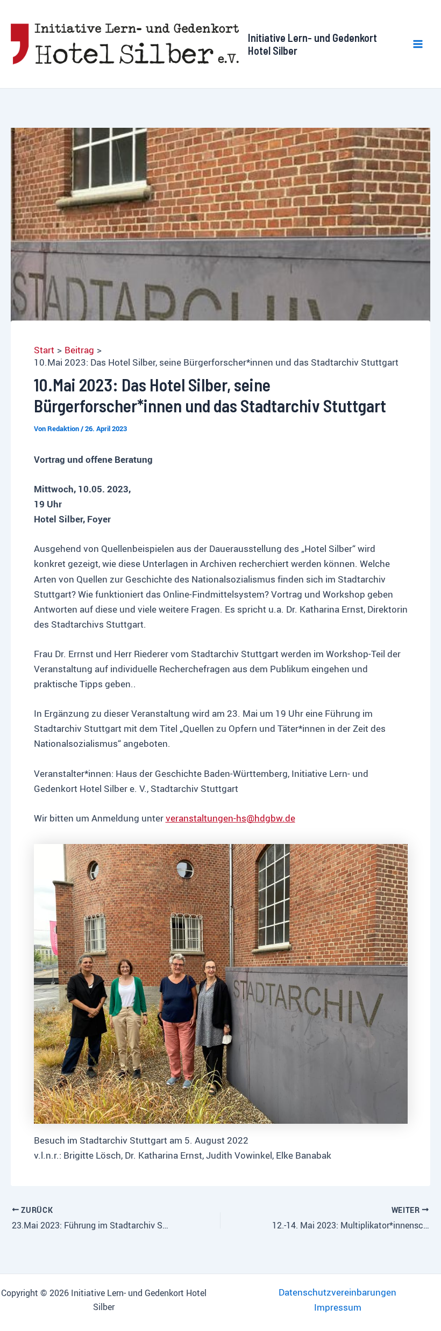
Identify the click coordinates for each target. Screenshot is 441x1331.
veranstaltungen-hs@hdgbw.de (230, 818)
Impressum (337, 1307)
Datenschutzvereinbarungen (337, 1292)
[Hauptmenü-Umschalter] (418, 44)
